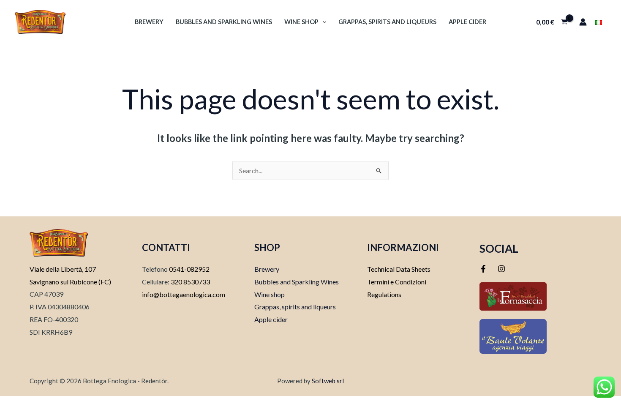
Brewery (149, 21)
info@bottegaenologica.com (183, 294)
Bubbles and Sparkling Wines (224, 21)
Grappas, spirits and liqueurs (387, 21)
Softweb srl (328, 381)
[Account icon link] (583, 22)
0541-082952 (189, 269)
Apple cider (271, 319)
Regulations (384, 294)
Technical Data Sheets (398, 269)
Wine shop (301, 21)
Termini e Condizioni (396, 282)
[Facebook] (483, 269)
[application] (323, 21)
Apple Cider (467, 21)
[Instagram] (501, 269)
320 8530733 (189, 282)
